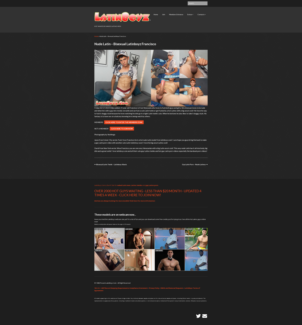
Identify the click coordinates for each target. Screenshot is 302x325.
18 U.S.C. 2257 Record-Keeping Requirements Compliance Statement (121, 288)
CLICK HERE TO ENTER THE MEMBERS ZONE (124, 122)
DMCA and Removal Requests (172, 288)
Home (156, 14)
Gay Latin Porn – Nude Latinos (194, 164)
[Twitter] (198, 316)
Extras (189, 14)
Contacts (200, 14)
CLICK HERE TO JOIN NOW (122, 129)
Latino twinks (136, 185)
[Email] (205, 316)
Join (163, 14)
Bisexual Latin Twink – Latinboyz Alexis (111, 164)
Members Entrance (176, 14)
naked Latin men (123, 185)
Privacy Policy (154, 288)
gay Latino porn (152, 185)
